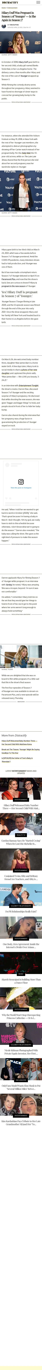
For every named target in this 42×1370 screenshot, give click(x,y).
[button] (38, 2)
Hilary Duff (23, 62)
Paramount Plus (8, 279)
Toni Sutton (14, 25)
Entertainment (12, 8)
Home (4, 8)
